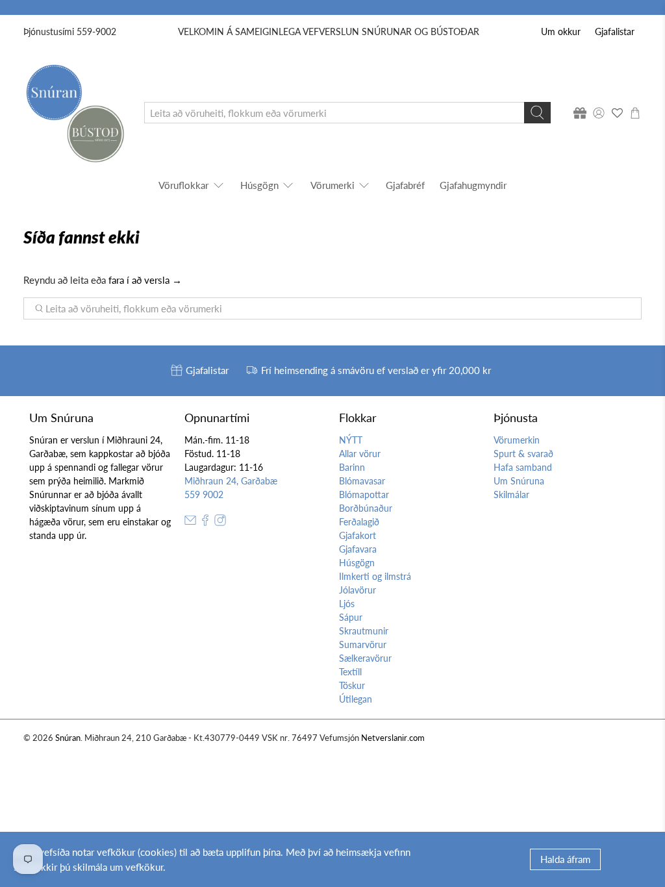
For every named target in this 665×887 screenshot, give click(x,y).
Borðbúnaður (365, 508)
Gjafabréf (405, 185)
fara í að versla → (145, 280)
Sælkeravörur (365, 658)
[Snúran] (74, 112)
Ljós (347, 603)
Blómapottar (364, 494)
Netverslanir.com (393, 738)
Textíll (350, 671)
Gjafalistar (614, 31)
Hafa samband (523, 467)
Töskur (352, 685)
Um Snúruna (519, 480)
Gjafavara (358, 549)
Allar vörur (360, 453)
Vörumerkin (517, 439)
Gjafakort (357, 535)
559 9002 (203, 494)
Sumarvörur (362, 644)
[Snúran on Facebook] (205, 522)
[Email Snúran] (190, 522)
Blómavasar (362, 480)
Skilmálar (511, 494)
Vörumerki (332, 185)
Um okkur (561, 31)
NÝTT (350, 439)
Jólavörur (357, 589)
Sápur (350, 617)
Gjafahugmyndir (473, 185)
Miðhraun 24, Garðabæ (230, 480)
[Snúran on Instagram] (220, 522)
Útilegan (355, 699)
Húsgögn (259, 185)
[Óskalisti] (617, 113)
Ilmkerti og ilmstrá (375, 576)
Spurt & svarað (523, 453)
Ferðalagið (359, 521)
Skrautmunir (363, 630)
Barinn (352, 467)
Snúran (68, 738)
